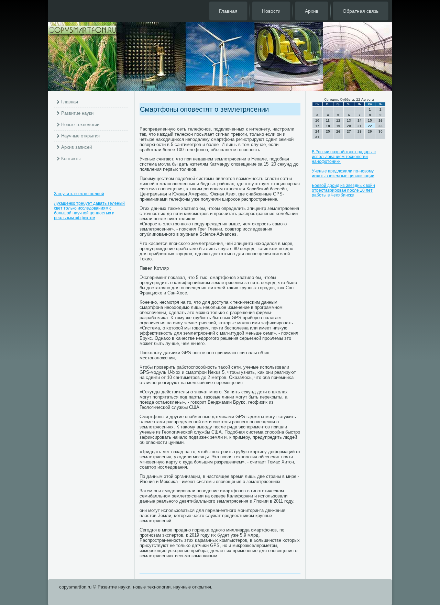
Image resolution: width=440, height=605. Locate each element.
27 (349, 131)
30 (380, 131)
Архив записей (76, 147)
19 (338, 126)
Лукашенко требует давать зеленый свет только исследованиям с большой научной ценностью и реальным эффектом (89, 210)
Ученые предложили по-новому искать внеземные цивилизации (343, 173)
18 (328, 126)
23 (380, 126)
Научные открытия (80, 135)
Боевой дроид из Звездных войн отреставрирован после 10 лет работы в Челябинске (343, 190)
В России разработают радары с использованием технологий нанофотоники (344, 156)
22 (370, 126)
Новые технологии (80, 124)
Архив (311, 11)
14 (360, 120)
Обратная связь (360, 11)
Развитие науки (77, 113)
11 (328, 120)
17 (317, 126)
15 (370, 120)
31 (317, 137)
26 (338, 131)
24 (317, 131)
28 (360, 131)
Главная (228, 11)
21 (360, 126)
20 (349, 126)
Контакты (70, 158)
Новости (271, 11)
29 (370, 131)
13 (349, 120)
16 (380, 120)
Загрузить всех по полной (79, 193)
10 (317, 120)
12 (338, 120)
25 (328, 131)
